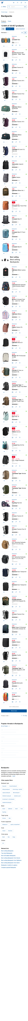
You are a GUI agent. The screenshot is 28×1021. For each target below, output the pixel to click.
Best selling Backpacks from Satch (10, 892)
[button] (26, 36)
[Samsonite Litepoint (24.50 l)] (14, 165)
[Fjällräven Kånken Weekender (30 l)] (14, 109)
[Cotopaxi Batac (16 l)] (14, 697)
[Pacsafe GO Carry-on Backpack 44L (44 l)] (14, 372)
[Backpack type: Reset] (12, 29)
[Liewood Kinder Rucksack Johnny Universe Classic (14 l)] (14, 287)
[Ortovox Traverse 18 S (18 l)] (14, 123)
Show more (14, 711)
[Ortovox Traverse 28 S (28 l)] (14, 82)
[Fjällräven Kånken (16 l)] (14, 315)
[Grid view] (22, 32)
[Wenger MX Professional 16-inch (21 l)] (14, 358)
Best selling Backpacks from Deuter (10, 887)
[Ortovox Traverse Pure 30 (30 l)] (14, 530)
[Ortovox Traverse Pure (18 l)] (14, 615)
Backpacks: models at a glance (9, 894)
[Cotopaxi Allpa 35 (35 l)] (14, 220)
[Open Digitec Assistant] (21, 2)
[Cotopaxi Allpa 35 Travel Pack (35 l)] (14, 234)
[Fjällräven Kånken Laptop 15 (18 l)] (14, 272)
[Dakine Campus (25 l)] (14, 178)
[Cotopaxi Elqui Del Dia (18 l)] (14, 446)
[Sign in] (17, 2)
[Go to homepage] (2, 2)
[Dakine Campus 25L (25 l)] (14, 328)
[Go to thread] (14, 740)
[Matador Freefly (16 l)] (14, 656)
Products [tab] (3, 21)
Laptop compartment (20, 28)
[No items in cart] (25, 2)
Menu (4, 6)
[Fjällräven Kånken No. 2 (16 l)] (14, 191)
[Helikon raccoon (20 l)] (14, 432)
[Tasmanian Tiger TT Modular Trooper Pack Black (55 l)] (14, 387)
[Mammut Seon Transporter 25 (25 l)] (14, 587)
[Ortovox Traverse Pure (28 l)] (14, 95)
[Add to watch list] (16, 45)
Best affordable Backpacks (8, 884)
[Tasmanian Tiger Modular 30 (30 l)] (14, 475)
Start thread (15, 730)
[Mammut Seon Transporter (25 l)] (14, 573)
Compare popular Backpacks (8, 896)
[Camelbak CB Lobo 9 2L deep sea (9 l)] (14, 151)
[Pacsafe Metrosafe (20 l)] (14, 684)
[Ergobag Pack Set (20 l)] (14, 504)
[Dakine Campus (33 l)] (14, 643)
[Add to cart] (20, 45)
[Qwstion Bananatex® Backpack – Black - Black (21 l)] (14, 55)
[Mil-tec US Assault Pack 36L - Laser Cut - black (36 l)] (14, 301)
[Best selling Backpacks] (14, 260)
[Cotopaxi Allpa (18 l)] (14, 41)
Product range (4, 12)
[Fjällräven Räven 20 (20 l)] (14, 343)
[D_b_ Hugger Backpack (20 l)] (14, 460)
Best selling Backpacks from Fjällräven (11, 889)
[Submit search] (9, 6)
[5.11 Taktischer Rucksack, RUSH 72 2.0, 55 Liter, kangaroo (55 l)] (14, 544)
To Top (25, 715)
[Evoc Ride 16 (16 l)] (14, 417)
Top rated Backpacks (6, 882)
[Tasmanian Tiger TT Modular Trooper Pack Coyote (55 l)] (14, 402)
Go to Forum (4, 726)
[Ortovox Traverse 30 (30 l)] (14, 68)
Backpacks (14, 36)
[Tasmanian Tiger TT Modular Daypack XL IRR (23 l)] (14, 670)
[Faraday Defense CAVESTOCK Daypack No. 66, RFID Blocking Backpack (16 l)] (14, 601)
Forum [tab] (9, 21)
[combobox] (3, 29)
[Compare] (12, 45)
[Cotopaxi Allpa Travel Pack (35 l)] (14, 206)
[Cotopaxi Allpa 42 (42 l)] (14, 248)
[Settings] (13, 2)
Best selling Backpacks (7, 880)
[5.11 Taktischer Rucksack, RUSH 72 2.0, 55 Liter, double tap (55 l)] (14, 559)
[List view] (25, 32)
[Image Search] (25, 6)
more (13, 805)
